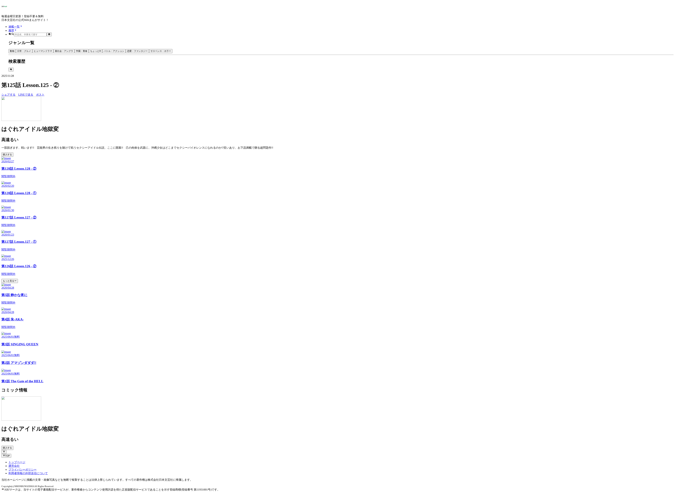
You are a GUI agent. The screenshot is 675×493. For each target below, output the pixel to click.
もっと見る (8, 281)
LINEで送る (25, 94)
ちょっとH (95, 51)
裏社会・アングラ (64, 51)
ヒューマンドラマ (43, 51)
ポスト (40, 94)
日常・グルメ (24, 51)
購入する (7, 154)
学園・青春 (81, 51)
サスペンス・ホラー (160, 51)
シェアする (8, 94)
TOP (7, 456)
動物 (12, 51)
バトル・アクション (114, 51)
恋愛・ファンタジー (137, 51)
